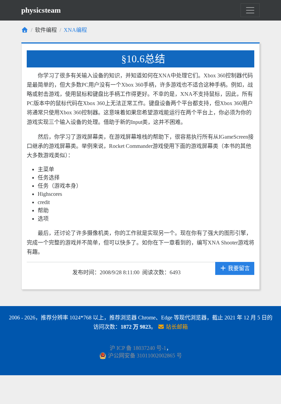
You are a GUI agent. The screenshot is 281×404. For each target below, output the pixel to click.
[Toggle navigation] (250, 10)
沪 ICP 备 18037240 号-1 (138, 348)
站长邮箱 (176, 327)
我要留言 (238, 268)
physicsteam (41, 10)
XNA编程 (75, 30)
